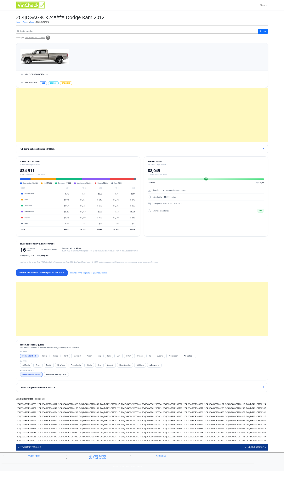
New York (61, 365)
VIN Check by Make (97, 458)
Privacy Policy (34, 455)
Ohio (99, 365)
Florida (48, 365)
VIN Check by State (97, 455)
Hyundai (140, 356)
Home (18, 22)
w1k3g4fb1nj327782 (255, 447)
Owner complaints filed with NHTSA (37, 387)
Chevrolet (77, 356)
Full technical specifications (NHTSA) (37, 149)
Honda (55, 356)
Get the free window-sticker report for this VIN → (42, 272)
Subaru (160, 356)
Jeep (99, 356)
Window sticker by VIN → (56, 374)
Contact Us (161, 455)
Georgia (110, 365)
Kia (150, 356)
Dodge (25, 22)
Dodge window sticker (31, 374)
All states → (154, 365)
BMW (128, 356)
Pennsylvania (76, 365)
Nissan (89, 356)
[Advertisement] (132, 115)
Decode (262, 31)
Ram (32, 22)
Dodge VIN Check (29, 356)
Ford (66, 356)
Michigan (140, 365)
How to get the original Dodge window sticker (88, 273)
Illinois (89, 365)
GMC (118, 356)
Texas (38, 365)
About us (264, 5)
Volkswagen (173, 356)
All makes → (189, 356)
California (26, 365)
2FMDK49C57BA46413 (29, 447)
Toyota (44, 356)
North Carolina (125, 365)
